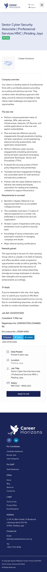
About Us (10, 487)
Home (9, 480)
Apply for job (23, 394)
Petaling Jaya (17, 363)
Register (33, 7)
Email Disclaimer (13, 509)
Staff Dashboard (13, 469)
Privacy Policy (12, 505)
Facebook (8, 337)
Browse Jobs (11, 455)
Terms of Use (12, 502)
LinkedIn (30, 337)
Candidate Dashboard (15, 451)
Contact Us (11, 491)
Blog (8, 484)
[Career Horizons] (11, 5)
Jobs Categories (13, 459)
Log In (32, 5)
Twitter (19, 337)
